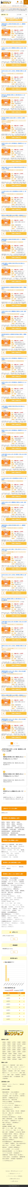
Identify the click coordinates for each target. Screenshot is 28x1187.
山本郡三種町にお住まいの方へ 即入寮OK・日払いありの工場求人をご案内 (14, 455)
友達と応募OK (5, 1158)
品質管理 (23, 1074)
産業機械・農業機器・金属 (8, 1126)
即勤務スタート (18, 887)
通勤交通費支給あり (6, 914)
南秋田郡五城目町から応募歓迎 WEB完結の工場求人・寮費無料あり (14, 288)
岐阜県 (9, 1049)
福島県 (9, 1044)
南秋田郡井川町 (5, 833)
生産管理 (17, 1074)
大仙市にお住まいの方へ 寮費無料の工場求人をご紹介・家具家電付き (14, 48)
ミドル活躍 (21, 879)
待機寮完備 (5, 1154)
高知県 (4, 1057)
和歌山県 (4, 1053)
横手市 (13, 822)
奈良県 (24, 1051)
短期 (10, 1137)
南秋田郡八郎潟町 (16, 831)
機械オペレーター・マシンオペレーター (18, 120)
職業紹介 (9, 868)
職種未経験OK (5, 878)
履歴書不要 (22, 1156)
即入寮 (16, 890)
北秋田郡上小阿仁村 (19, 827)
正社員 (4, 1086)
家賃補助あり (16, 1122)
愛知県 (19, 1049)
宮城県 (19, 1042)
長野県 (4, 1049)
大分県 (4, 1059)
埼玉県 (4, 1046)
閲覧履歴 (21, 3)
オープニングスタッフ (7, 1105)
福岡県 (9, 1057)
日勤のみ (15, 908)
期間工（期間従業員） (7, 1118)
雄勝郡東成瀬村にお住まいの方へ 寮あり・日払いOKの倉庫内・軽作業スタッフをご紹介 (14, 672)
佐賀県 (14, 1057)
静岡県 (14, 1049)
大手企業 (13, 1145)
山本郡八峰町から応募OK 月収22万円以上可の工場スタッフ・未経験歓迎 (13, 264)
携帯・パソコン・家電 (7, 1128)
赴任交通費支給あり (12, 912)
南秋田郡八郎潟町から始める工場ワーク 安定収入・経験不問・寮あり (13, 118)
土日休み (14, 910)
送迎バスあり (5, 1145)
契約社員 (21, 26)
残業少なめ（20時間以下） (8, 1139)
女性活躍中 (4, 881)
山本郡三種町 (13, 829)
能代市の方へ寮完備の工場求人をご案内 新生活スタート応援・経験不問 (13, 95)
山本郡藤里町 (4, 829)
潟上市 (3, 825)
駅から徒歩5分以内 (21, 1143)
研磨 (8, 1074)
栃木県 (19, 1044)
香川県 (19, 1055)
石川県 (14, 1047)
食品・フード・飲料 (18, 1130)
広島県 (4, 1055)
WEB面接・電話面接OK (16, 1158)
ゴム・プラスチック (7, 1130)
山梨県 (24, 1047)
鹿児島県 (14, 1059)
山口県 (9, 1055)
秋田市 (3, 822)
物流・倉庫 (4, 906)
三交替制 (15, 1135)
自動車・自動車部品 (7, 1124)
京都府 (9, 1051)
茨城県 (14, 1044)
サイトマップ (17, 1173)
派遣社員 (4, 1084)
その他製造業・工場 (18, 1076)
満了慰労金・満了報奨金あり (9, 1116)
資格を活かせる (6, 1099)
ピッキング (21, 846)
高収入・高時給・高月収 (7, 890)
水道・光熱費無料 (19, 1118)
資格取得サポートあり (16, 1120)
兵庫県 (19, 1051)
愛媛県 (24, 1055)
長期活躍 (3, 912)
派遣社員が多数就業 (7, 1151)
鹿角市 (13, 824)
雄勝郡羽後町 (13, 834)
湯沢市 (8, 824)
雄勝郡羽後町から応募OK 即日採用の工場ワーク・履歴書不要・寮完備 (14, 24)
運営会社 (12, 1173)
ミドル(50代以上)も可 (7, 1160)
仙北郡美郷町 (4, 834)
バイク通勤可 (5, 1143)
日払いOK (3, 892)
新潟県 (4, 1047)
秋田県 (24, 1042)
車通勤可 (3, 915)
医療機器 (11, 1132)
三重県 (24, 1049)
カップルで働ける (18, 1151)
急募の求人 (16, 888)
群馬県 (24, 1044)
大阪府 (14, 1051)
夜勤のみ (22, 1133)
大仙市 (8, 825)
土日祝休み (5, 1137)
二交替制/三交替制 (6, 1135)
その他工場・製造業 (20, 1132)
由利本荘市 (19, 824)
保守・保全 (17, 1070)
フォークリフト (14, 1072)
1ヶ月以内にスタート (6, 888)
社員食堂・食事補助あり (14, 1147)
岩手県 (14, 1042)
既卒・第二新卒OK (13, 1095)
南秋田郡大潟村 (14, 833)
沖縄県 (20, 1059)
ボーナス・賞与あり (6, 894)
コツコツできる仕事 (7, 1153)
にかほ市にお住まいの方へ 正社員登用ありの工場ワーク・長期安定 (14, 192)
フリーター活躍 (13, 879)
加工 (12, 26)
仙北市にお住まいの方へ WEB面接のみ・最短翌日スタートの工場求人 (14, 144)
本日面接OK (16, 1153)
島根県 (15, 1053)
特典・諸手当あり (6, 1122)
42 (19, 995)
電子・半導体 (18, 1128)
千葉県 (9, 1046)
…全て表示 (4, 28)
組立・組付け (19, 216)
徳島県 (14, 1055)
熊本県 (24, 1057)
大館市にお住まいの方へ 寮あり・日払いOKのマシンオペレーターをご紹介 (14, 550)
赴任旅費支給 (15, 1156)
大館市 (18, 822)
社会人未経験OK (14, 878)
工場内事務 (5, 1078)
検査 (12, 50)
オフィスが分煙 (15, 1149)
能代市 (8, 822)
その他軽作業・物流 (7, 1076)
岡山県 (20, 1053)
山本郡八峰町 (21, 829)
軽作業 (18, 50)
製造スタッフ (16, 26)
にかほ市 (20, 825)
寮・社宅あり (4, 899)
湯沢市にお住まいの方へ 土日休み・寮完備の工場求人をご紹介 (14, 646)
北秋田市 (14, 825)
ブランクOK (4, 879)
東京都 (14, 1046)
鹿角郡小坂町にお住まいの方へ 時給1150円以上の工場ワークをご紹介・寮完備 (14, 168)
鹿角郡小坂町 (10, 827)
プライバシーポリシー (13, 1176)
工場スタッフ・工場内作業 (6, 26)
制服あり (19, 1145)
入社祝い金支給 (6, 1156)
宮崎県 (9, 1059)
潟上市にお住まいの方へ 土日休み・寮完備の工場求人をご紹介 (14, 71)
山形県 (4, 1044)
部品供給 (10, 1070)
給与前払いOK (18, 892)
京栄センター (4, 812)
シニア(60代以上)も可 (7, 1109)
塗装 (12, 1074)
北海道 (4, 1042)
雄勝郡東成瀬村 (21, 834)
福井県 (19, 1047)
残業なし (21, 1137)
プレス (4, 1074)
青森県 (9, 1042)
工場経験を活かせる (6, 921)
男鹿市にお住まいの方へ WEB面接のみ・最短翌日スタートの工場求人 (14, 359)
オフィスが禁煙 (6, 1149)
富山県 (9, 1047)
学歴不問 (21, 881)
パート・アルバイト (13, 1084)
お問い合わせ (15, 1181)
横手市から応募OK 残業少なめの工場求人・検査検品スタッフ (14, 215)
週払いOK (10, 892)
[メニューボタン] (26, 2)
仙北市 (3, 827)
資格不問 (3, 883)
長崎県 (19, 1057)
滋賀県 (4, 1051)
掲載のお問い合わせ (15, 1178)
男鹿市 (3, 824)
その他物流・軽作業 (7, 1133)
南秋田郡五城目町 (5, 831)
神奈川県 (19, 1046)
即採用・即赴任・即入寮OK (15, 1154)
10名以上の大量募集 (7, 1101)
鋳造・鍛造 (22, 1072)
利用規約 (20, 1176)
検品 (15, 50)
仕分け (15, 846)
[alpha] (6, 2)
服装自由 (4, 1147)
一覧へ (14, 939)
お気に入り (17, 3)
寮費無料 (22, 890)
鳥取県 (10, 1053)
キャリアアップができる (17, 885)
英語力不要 (10, 883)
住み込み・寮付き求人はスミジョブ (14, 1171)
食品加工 (7, 799)
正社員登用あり (5, 885)
